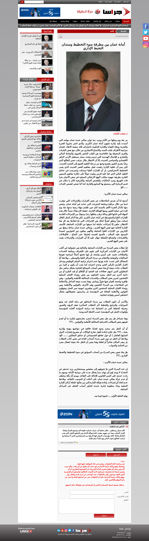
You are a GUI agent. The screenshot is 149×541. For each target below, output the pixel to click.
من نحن (126, 2)
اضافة (104, 515)
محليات (117, 21)
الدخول (95, 454)
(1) (127, 426)
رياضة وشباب (64, 21)
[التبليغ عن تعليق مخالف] (77, 442)
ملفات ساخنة (85, 21)
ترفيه (100, 2)
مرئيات (75, 21)
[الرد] (75, 442)
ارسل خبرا (108, 2)
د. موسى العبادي (120, 133)
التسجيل (117, 454)
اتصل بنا (117, 2)
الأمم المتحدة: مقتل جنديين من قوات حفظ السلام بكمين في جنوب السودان (45, 25)
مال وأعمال (97, 21)
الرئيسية (126, 21)
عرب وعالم (108, 21)
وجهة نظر (53, 21)
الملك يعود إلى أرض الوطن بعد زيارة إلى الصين (95, 25)
